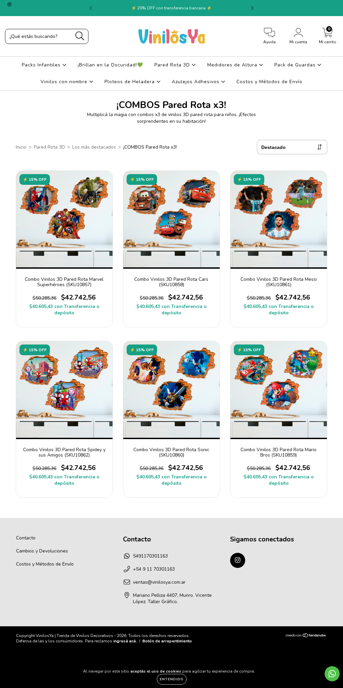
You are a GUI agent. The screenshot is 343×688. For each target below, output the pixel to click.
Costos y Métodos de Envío (269, 81)
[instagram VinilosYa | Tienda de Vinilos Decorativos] (9, 4)
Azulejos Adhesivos (196, 81)
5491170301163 (150, 556)
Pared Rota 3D (173, 65)
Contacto (26, 538)
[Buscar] (80, 36)
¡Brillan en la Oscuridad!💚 (110, 65)
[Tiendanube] (306, 636)
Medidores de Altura (233, 65)
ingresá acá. (125, 641)
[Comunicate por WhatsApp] (332, 673)
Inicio (21, 147)
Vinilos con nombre (65, 81)
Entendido (172, 679)
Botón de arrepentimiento (167, 641)
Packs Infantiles (42, 65)
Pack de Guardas (295, 65)
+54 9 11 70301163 (154, 569)
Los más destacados (94, 147)
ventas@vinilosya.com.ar (159, 582)
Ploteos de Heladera (130, 81)
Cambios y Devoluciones (42, 551)
